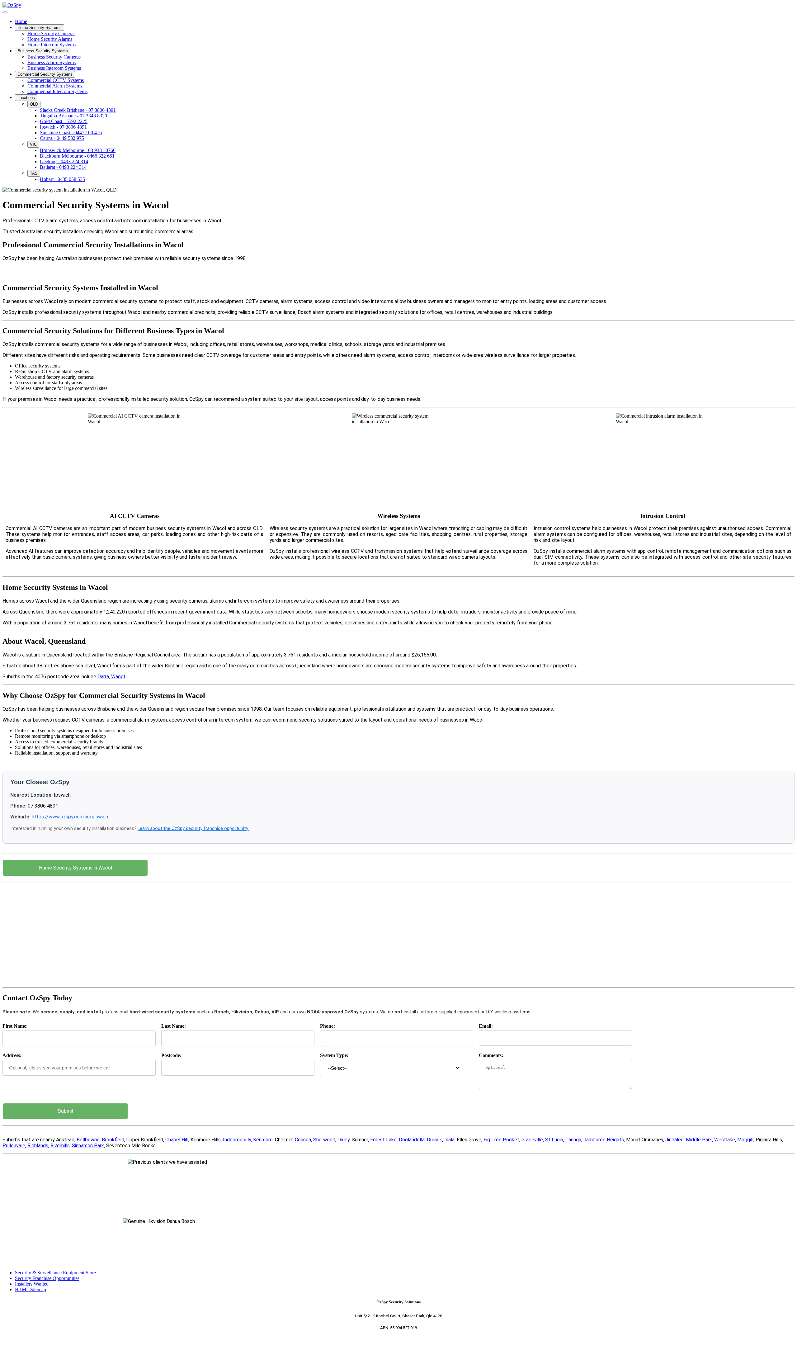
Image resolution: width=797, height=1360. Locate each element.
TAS (34, 173)
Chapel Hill (176, 1140)
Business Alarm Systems (51, 62)
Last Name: (173, 1026)
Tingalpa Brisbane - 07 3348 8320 (73, 115)
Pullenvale (13, 1146)
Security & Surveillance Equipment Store (55, 1272)
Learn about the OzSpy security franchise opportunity (193, 828)
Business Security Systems (42, 51)
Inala (449, 1140)
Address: (11, 1055)
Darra (103, 677)
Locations (26, 97)
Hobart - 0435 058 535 (62, 179)
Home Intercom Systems (51, 44)
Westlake (724, 1140)
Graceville (532, 1140)
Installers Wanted (32, 1284)
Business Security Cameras (54, 56)
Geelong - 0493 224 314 (64, 161)
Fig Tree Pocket (501, 1140)
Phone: (327, 1026)
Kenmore (263, 1140)
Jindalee (674, 1140)
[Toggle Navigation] (4, 12)
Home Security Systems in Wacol (75, 868)
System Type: (334, 1055)
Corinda (303, 1140)
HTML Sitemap (30, 1289)
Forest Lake (383, 1140)
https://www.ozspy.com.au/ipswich (70, 817)
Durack (434, 1140)
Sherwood (324, 1140)
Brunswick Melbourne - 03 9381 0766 (78, 150)
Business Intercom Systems (54, 68)
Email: (486, 1026)
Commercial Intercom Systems (57, 91)
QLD (34, 104)
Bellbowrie (88, 1140)
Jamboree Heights (603, 1140)
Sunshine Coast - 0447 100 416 (71, 132)
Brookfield (113, 1140)
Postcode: (171, 1055)
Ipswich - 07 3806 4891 (63, 127)
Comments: (491, 1055)
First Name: (15, 1026)
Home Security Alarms (49, 39)
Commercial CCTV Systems (55, 80)
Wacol (118, 677)
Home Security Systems (39, 27)
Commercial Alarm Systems (54, 85)
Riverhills (60, 1146)
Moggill (745, 1140)
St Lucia (554, 1140)
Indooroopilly (237, 1140)
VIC (33, 144)
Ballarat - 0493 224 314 (63, 167)
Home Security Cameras (51, 33)
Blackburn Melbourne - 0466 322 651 (77, 156)
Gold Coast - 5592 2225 (63, 121)
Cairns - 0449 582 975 (62, 138)
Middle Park (699, 1140)
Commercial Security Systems (45, 74)
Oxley (343, 1140)
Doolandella (412, 1140)
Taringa (573, 1140)
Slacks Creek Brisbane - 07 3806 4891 (78, 110)
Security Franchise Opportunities (47, 1278)
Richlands (37, 1146)
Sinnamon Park (88, 1146)
